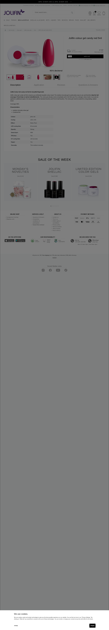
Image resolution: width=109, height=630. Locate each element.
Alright (92, 625)
